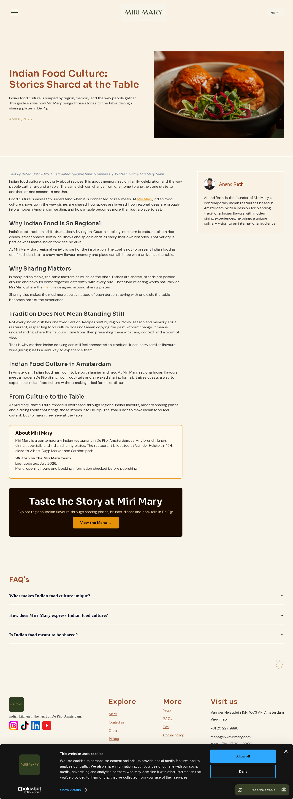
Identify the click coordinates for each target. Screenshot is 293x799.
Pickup (114, 739)
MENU (68, 27)
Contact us (116, 722)
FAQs (167, 719)
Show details (70, 790)
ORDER (108, 27)
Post (166, 727)
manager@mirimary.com (231, 737)
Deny (243, 771)
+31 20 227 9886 (224, 728)
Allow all (243, 756)
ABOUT (187, 27)
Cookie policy (173, 735)
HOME (28, 27)
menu (48, 287)
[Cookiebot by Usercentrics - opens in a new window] (30, 790)
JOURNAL (227, 27)
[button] (275, 12)
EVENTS (147, 27)
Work (167, 710)
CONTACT (267, 27)
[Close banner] (286, 751)
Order (113, 730)
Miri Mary (144, 199)
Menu (113, 714)
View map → (221, 719)
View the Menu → (96, 522)
